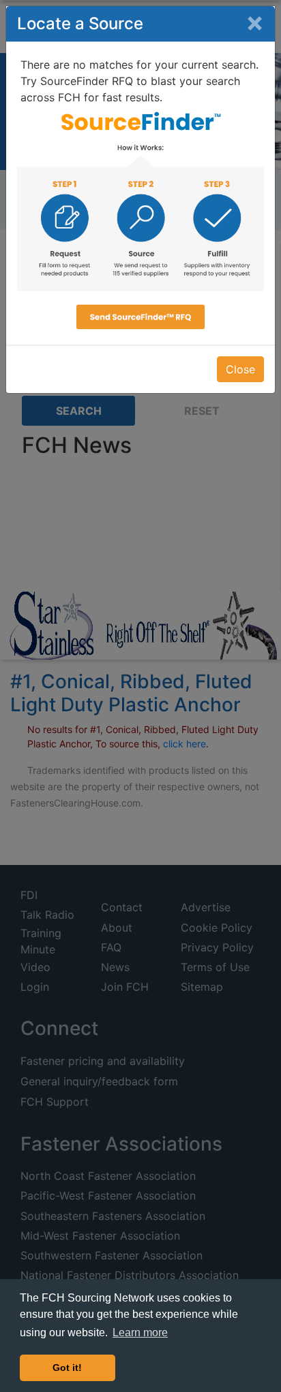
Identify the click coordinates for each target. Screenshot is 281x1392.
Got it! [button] (67, 1367)
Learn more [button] (140, 1332)
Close (240, 369)
